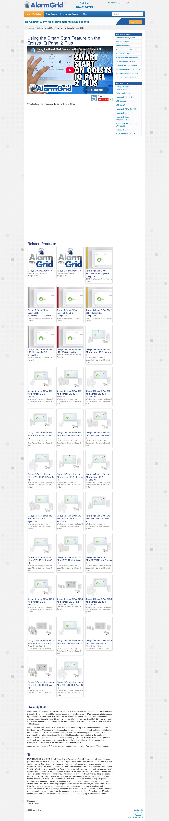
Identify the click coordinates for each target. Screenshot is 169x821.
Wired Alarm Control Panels (127, 73)
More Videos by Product (125, 133)
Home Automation (123, 45)
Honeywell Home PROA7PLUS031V (123, 118)
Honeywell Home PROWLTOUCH (122, 87)
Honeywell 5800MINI (124, 97)
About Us (139, 812)
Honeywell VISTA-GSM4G (126, 109)
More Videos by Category (126, 77)
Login (126, 2)
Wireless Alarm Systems (125, 61)
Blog (85, 14)
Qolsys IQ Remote (123, 93)
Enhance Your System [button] (69, 14)
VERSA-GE (120, 105)
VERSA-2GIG (121, 101)
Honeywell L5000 (123, 130)
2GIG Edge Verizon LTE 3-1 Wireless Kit (127, 124)
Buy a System (51, 14)
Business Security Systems (126, 65)
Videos (31, 28)
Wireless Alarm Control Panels (128, 69)
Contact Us (138, 810)
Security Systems (123, 41)
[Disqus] (70, 141)
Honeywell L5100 (123, 113)
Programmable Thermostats (127, 57)
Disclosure (138, 815)
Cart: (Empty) (115, 2)
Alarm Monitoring (34, 14)
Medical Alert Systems (124, 53)
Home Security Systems (125, 37)
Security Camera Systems (126, 49)
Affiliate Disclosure (135, 817)
